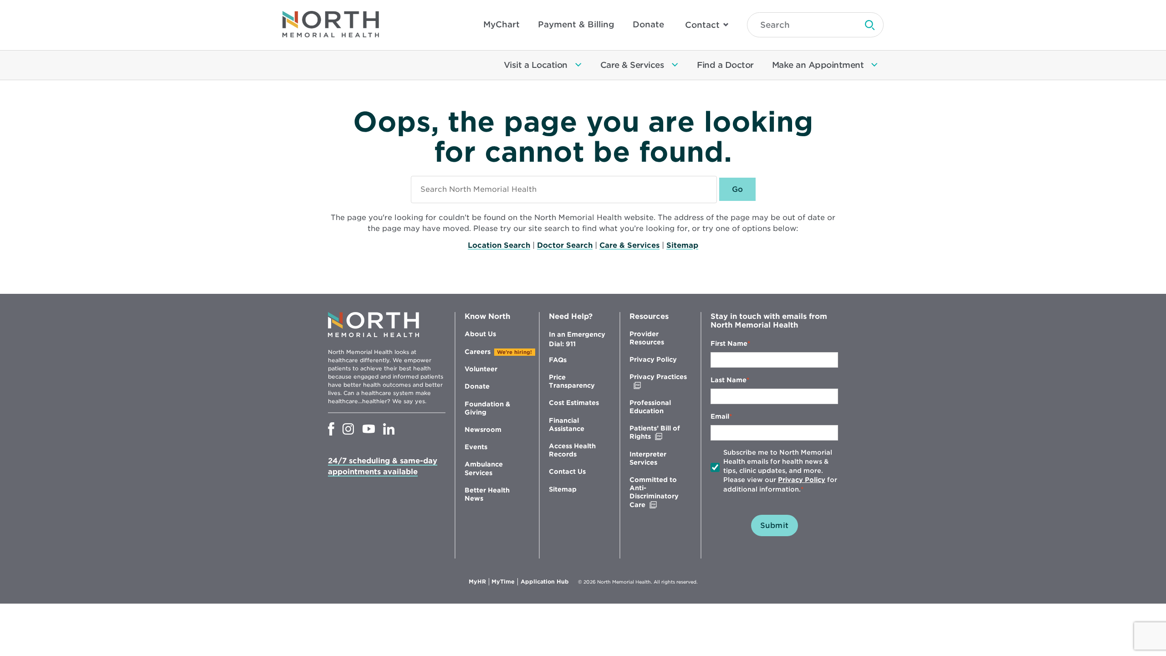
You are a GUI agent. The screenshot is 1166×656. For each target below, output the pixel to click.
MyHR (479, 581)
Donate (648, 24)
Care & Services (629, 245)
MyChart (501, 24)
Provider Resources (646, 338)
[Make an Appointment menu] (874, 65)
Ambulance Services (484, 468)
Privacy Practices (658, 381)
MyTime (504, 581)
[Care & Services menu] (675, 65)
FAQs (558, 360)
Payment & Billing (576, 24)
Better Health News (487, 494)
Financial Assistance (566, 424)
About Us (480, 334)
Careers (478, 351)
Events (476, 447)
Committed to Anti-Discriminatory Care (656, 492)
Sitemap (682, 245)
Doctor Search (565, 245)
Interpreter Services (647, 458)
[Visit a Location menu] (578, 65)
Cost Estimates (574, 402)
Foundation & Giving (487, 408)
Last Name (729, 380)
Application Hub (545, 581)
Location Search (499, 245)
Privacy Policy (653, 359)
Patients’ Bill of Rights (659, 433)
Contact (702, 25)
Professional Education (650, 407)
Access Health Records (572, 450)
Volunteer (481, 369)
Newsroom (483, 429)
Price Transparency (572, 381)
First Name (729, 343)
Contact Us (567, 471)
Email (720, 416)
